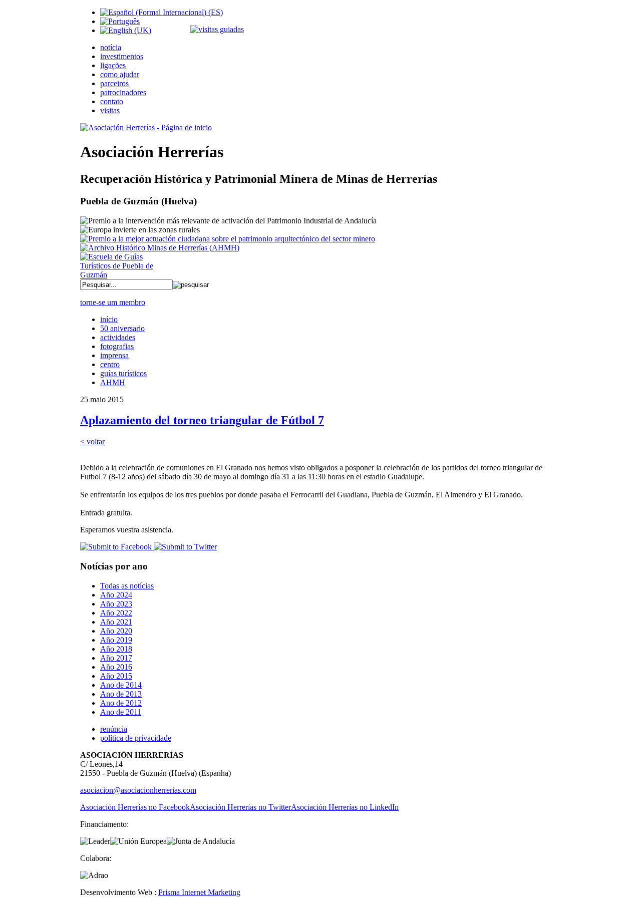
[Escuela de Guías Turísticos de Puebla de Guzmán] (120, 274)
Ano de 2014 (121, 685)
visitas (110, 110)
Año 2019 (116, 640)
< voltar (92, 441)
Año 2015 (116, 676)
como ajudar (119, 74)
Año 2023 (116, 603)
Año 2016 (116, 667)
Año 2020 (116, 631)
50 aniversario (122, 328)
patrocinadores (123, 92)
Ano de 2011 (120, 712)
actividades (117, 337)
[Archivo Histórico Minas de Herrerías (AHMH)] (159, 247)
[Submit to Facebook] (116, 546)
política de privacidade (135, 738)
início (109, 319)
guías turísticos (123, 373)
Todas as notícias (127, 585)
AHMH (112, 382)
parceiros (114, 83)
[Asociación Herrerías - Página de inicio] (146, 127)
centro (110, 364)
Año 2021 (116, 622)
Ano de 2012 (121, 703)
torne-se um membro (112, 302)
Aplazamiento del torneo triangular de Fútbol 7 (202, 420)
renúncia (113, 729)
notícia (110, 47)
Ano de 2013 (121, 694)
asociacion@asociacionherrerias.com (138, 790)
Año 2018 (116, 649)
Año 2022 (116, 613)
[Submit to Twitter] (184, 546)
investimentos (121, 56)
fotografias (117, 346)
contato (111, 101)
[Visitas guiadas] (217, 29)
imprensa (114, 355)
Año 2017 (116, 658)
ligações (113, 65)
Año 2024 (116, 594)
